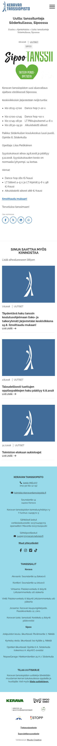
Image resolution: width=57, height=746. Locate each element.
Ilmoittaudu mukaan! (14, 198)
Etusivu (11, 29)
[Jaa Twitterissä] (13, 220)
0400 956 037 (30, 482)
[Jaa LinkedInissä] (21, 220)
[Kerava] (14, 700)
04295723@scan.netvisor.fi (30, 536)
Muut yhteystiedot (28, 543)
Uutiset (34, 42)
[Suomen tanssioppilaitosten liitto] (36, 718)
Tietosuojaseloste (28, 728)
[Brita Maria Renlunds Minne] (43, 709)
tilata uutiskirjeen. (39, 681)
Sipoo (29, 46)
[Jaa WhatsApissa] (28, 220)
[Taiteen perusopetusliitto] (18, 718)
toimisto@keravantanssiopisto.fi (30, 492)
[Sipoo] (41, 700)
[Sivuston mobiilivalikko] (52, 7)
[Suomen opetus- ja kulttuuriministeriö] (22, 709)
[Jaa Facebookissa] (5, 220)
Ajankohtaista (23, 29)
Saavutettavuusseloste (28, 734)
